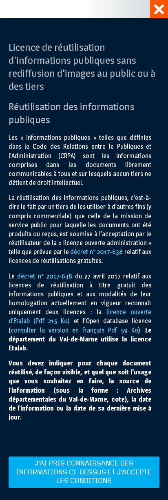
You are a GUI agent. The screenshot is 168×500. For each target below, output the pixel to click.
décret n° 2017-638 (96, 252)
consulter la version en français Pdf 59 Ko (75, 330)
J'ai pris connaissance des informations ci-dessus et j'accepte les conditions (84, 472)
